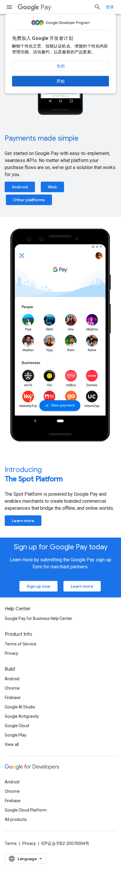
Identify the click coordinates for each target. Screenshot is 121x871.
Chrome (12, 688)
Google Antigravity (22, 716)
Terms (11, 843)
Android (20, 187)
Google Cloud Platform (26, 810)
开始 (60, 81)
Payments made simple (41, 138)
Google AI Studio (20, 707)
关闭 (60, 66)
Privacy (11, 653)
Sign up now (38, 586)
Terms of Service (20, 644)
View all (12, 744)
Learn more (23, 520)
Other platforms (29, 199)
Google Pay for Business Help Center (38, 618)
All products (16, 819)
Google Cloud (17, 725)
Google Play (15, 735)
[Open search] (97, 7)
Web (52, 187)
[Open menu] (9, 7)
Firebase (13, 697)
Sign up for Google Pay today (60, 547)
